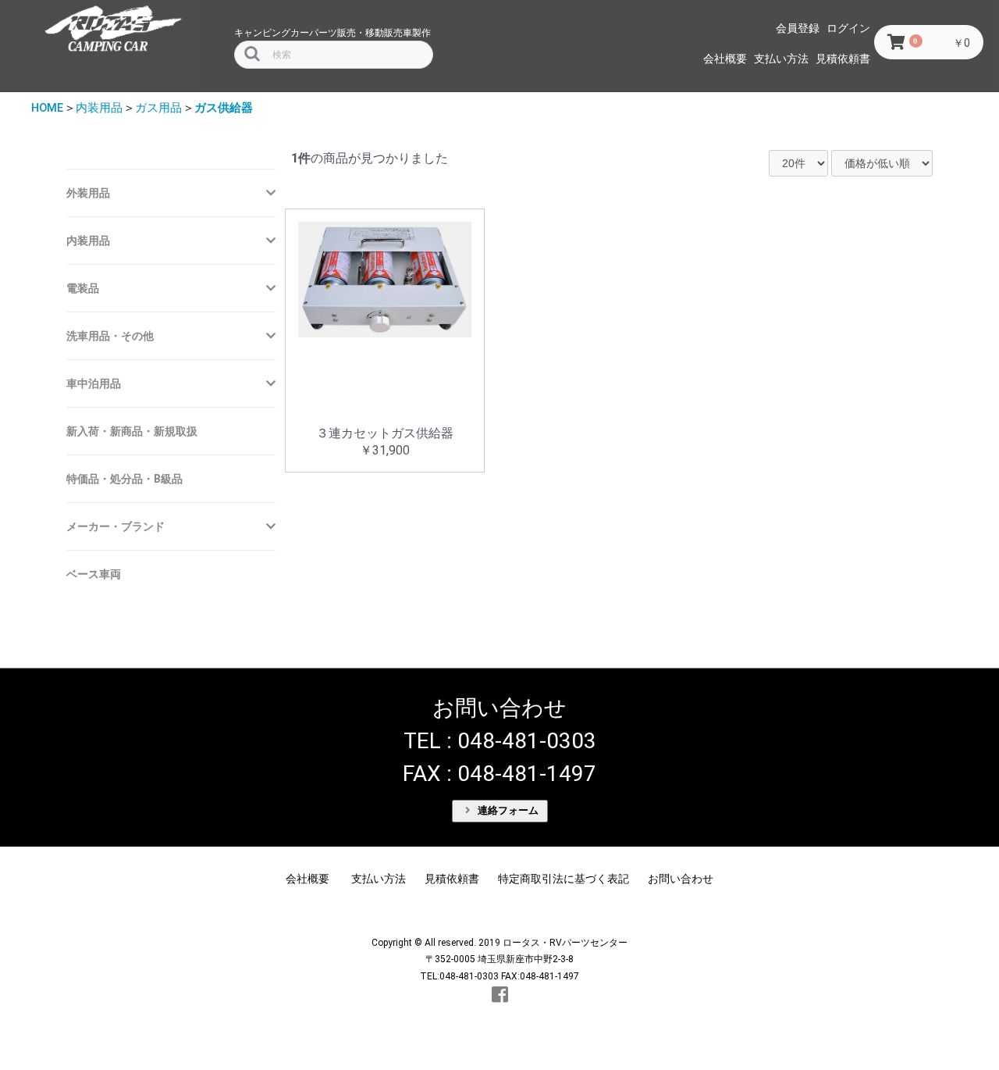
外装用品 (88, 193)
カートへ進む (558, 550)
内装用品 (99, 108)
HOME (47, 108)
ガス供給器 (223, 108)
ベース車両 (93, 574)
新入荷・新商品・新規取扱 (131, 431)
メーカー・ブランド (115, 526)
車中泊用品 (93, 383)
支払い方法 (781, 58)
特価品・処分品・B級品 (124, 479)
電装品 (82, 288)
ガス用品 (158, 108)
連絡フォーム (507, 810)
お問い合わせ (680, 878)
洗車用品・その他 (110, 336)
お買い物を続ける (452, 550)
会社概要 (725, 58)
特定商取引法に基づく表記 (563, 878)
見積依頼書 (843, 58)
